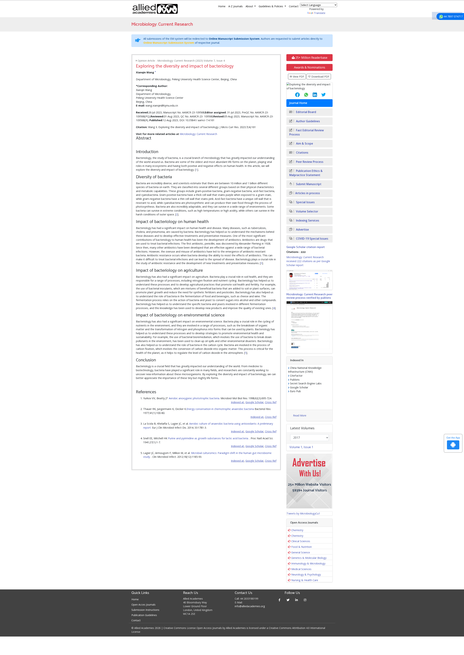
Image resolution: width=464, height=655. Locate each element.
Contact (294, 6)
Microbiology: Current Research (198, 134)
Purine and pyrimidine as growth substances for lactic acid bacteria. (208, 438)
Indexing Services (307, 220)
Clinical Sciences (300, 541)
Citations (301, 153)
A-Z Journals (235, 6)
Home (221, 6)
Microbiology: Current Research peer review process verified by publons (309, 296)
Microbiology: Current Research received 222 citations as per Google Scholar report (308, 261)
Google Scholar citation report (305, 247)
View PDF (298, 76)
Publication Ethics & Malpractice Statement (306, 173)
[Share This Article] (294, 94)
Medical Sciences (301, 569)
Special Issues (305, 202)
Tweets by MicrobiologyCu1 (303, 513)
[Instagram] (305, 600)
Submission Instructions (145, 610)
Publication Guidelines (144, 615)
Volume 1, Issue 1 (301, 447)
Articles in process (307, 193)
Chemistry (297, 530)
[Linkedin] (296, 600)
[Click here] (309, 280)
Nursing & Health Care (304, 580)
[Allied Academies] (155, 9)
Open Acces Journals (143, 604)
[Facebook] (279, 600)
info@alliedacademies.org (250, 606)
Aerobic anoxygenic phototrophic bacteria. (195, 398)
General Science (300, 552)
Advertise (302, 229)
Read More (299, 415)
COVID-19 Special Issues (311, 239)
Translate (319, 13)
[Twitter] (288, 600)
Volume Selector (306, 211)
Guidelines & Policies (271, 6)
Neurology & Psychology (306, 574)
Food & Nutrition (301, 546)
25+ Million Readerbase (311, 58)
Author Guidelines (307, 121)
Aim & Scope (304, 143)
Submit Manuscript (308, 184)
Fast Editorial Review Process (306, 132)
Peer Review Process (309, 162)
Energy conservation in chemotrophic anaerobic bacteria (220, 409)
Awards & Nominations (309, 67)
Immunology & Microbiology (308, 563)
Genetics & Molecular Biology (308, 558)
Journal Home (298, 103)
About (250, 6)
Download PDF (320, 76)
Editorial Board (305, 112)
